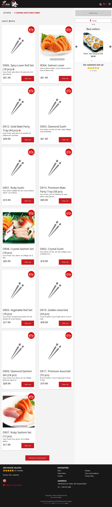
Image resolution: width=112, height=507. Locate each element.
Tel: (64, 487)
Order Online (62, 473)
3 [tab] (92, 61)
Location (60, 476)
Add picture (31, 29)
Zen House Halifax (12, 467)
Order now (27, 78)
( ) (106, 3)
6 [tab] (101, 61)
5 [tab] (98, 61)
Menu (59, 471)
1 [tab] (85, 61)
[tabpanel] (93, 46)
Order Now (93, 13)
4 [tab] (95, 61)
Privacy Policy (89, 476)
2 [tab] (88, 61)
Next (110, 47)
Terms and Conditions (92, 473)
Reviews (87, 471)
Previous (76, 47)
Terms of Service (60, 503)
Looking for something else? (37, 458)
